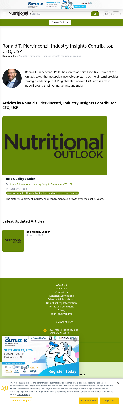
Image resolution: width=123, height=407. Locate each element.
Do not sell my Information (61, 303)
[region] (61, 392)
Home (5, 56)
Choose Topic (58, 22)
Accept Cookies (88, 400)
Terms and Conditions (61, 306)
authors (14, 56)
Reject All (109, 400)
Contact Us (61, 292)
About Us (61, 285)
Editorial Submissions (61, 295)
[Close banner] (119, 4)
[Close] (118, 383)
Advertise (61, 288)
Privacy (61, 310)
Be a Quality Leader (38, 231)
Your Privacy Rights (61, 313)
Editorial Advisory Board (61, 299)
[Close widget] (75, 339)
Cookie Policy (23, 394)
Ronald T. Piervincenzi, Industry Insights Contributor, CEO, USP (40, 184)
